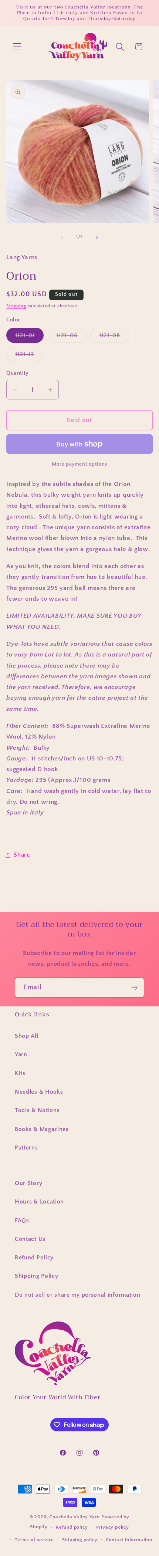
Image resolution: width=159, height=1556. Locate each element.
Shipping (16, 306)
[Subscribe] (134, 988)
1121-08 (114, 337)
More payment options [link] (79, 464)
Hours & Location (39, 1201)
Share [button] (22, 854)
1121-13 (29, 356)
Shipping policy (79, 1539)
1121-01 (29, 337)
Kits (20, 1073)
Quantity (17, 373)
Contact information (129, 1539)
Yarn (21, 1054)
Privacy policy (112, 1527)
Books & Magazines (42, 1129)
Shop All (26, 1036)
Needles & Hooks (39, 1091)
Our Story (28, 1183)
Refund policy (72, 1527)
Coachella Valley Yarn (74, 1516)
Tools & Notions (37, 1110)
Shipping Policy (36, 1276)
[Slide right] (97, 237)
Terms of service (34, 1539)
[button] (17, 46)
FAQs (22, 1220)
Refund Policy (34, 1257)
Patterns (26, 1147)
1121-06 (72, 337)
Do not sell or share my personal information (77, 1295)
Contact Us (30, 1239)
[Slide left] (62, 237)
